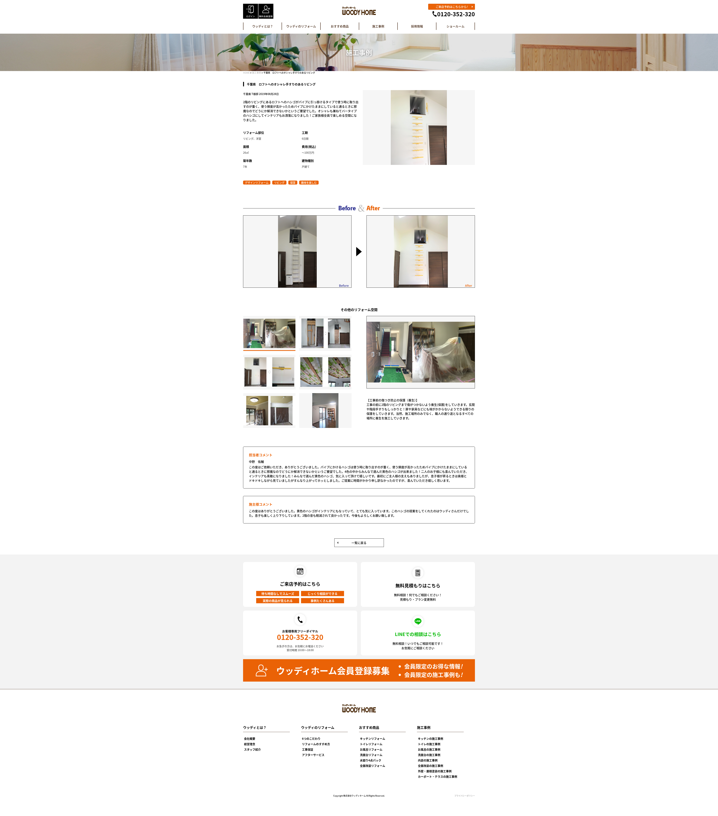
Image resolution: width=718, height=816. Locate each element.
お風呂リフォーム (371, 749)
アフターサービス (313, 755)
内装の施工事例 (428, 760)
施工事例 (378, 26)
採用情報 (417, 26)
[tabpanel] (420, 370)
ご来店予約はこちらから (451, 7)
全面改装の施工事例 (430, 766)
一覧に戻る (359, 542)
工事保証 (307, 749)
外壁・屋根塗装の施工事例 (435, 771)
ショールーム (455, 26)
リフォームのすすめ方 (316, 744)
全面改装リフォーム (372, 766)
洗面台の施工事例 (429, 755)
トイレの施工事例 (429, 744)
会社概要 (249, 738)
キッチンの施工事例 (430, 738)
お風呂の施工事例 (429, 749)
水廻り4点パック (370, 760)
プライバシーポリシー (464, 795)
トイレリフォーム (371, 744)
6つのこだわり (311, 738)
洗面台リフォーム (371, 755)
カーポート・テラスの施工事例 (437, 776)
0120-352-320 (456, 14)
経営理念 (249, 744)
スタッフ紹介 (252, 749)
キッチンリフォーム (372, 738)
